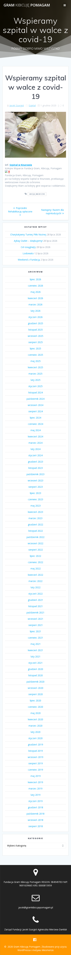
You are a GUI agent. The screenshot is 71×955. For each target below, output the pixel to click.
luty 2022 (35, 587)
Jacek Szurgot (16, 105)
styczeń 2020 (35, 738)
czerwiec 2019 (35, 769)
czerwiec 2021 (35, 637)
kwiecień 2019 (35, 782)
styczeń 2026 (35, 317)
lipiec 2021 (35, 631)
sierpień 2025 (35, 342)
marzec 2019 (35, 788)
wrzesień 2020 (35, 687)
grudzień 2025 (35, 323)
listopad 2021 (35, 606)
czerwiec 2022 (35, 562)
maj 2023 (36, 505)
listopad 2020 (35, 675)
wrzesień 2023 (35, 480)
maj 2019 (36, 775)
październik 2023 (35, 474)
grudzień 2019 (35, 744)
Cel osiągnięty (28, 247)
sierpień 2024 (35, 411)
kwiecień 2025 (35, 367)
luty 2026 (35, 310)
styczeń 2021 (35, 662)
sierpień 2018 (35, 826)
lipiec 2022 (35, 555)
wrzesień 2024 (35, 405)
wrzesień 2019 (35, 757)
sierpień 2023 (35, 486)
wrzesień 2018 (35, 820)
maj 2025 (36, 361)
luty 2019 (35, 794)
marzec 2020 (35, 725)
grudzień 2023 (35, 461)
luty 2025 (35, 379)
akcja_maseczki (37, 194)
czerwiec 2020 (35, 706)
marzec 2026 (35, 304)
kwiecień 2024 (35, 436)
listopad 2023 (35, 467)
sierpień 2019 (35, 763)
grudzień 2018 (35, 807)
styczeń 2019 (35, 801)
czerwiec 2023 (35, 499)
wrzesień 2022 (35, 543)
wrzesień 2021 (35, 618)
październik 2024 (35, 398)
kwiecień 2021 (35, 650)
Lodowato (28, 253)
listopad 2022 (35, 530)
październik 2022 (35, 537)
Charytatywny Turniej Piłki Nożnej (28, 234)
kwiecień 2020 (35, 719)
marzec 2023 (35, 518)
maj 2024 (36, 430)
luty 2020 (35, 731)
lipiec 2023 (35, 493)
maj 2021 (36, 643)
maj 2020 (36, 713)
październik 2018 (35, 813)
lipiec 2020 (35, 700)
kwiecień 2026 (35, 298)
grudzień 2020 (35, 669)
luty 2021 (35, 656)
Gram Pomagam (27, 5)
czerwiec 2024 (35, 423)
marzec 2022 (35, 581)
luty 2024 (35, 449)
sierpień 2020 (35, 694)
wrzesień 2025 (35, 335)
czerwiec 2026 (35, 285)
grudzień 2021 (35, 599)
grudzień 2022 (35, 524)
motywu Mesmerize (43, 950)
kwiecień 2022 (35, 574)
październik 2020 (35, 681)
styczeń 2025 (35, 386)
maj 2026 (36, 291)
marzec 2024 (35, 442)
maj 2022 (36, 568)
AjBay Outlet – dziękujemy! (28, 240)
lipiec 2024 (35, 417)
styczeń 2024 (35, 455)
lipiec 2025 (35, 348)
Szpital (32, 105)
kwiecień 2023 (35, 511)
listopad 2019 (35, 750)
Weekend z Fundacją (29, 259)
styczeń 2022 (35, 593)
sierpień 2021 (35, 625)
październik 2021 (35, 612)
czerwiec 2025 (35, 354)
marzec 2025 (35, 373)
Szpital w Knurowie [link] (21, 164)
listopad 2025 (35, 329)
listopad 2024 (35, 392)
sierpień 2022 (35, 549)
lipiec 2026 (35, 279)
